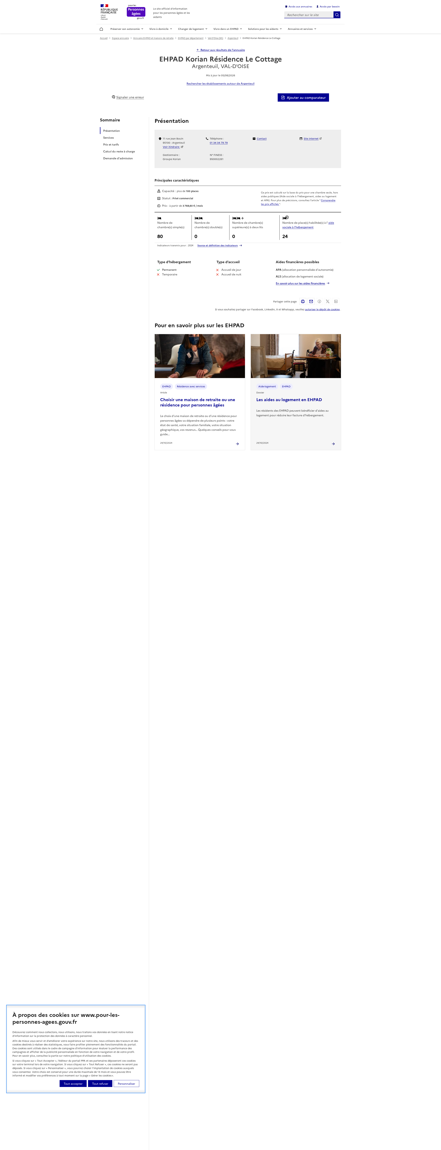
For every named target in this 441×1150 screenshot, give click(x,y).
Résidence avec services (191, 386)
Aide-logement (267, 386)
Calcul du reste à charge (119, 151)
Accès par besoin (330, 6)
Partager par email (311, 301)
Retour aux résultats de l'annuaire (223, 50)
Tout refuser (100, 1083)
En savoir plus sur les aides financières (300, 283)
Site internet (311, 138)
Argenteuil (233, 38)
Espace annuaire (120, 38)
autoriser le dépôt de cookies (322, 309)
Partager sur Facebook (319, 301)
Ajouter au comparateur (306, 97)
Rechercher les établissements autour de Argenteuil (220, 83)
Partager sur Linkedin (335, 301)
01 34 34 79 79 (219, 142)
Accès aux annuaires (300, 6)
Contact (262, 138)
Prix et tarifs (111, 144)
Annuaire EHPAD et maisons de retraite (153, 38)
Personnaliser (126, 1083)
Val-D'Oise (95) (215, 38)
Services (108, 138)
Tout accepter (73, 1083)
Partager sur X (327, 301)
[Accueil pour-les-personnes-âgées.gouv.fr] (136, 12)
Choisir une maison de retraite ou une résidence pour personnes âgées (197, 402)
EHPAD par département (190, 38)
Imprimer (302, 301)
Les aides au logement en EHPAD (289, 399)
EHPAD (166, 386)
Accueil (101, 28)
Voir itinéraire (171, 146)
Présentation (111, 131)
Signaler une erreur (130, 97)
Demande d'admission (118, 158)
